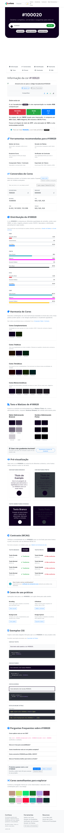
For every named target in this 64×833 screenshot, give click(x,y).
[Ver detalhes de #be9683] (12, 793)
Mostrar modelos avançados (48, 180)
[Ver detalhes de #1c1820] (39, 391)
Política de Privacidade (49, 821)
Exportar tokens (43, 31)
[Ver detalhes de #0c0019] (45, 422)
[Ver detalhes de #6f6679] (12, 429)
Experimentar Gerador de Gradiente (45, 450)
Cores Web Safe (47, 817)
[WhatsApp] (50, 93)
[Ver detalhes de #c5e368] (19, 793)
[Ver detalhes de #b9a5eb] (39, 793)
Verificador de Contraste (31, 821)
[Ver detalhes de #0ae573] (26, 793)
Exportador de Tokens (32, 638)
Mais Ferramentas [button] (52, 2)
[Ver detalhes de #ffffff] (19, 436)
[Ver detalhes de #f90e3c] (26, 800)
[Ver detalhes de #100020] (12, 334)
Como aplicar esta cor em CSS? (18, 733)
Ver (51, 25)
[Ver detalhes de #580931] (46, 793)
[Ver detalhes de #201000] (12, 353)
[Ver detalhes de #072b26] (46, 800)
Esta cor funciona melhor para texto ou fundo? (23, 759)
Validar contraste (31, 31)
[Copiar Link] (53, 93)
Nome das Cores (47, 819)
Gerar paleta (20, 31)
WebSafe (26, 130)
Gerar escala (13, 608)
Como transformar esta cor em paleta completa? (24, 749)
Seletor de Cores (29, 817)
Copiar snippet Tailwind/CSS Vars (45, 185)
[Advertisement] (32, 52)
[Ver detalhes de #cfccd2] (12, 436)
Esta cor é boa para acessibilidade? (19, 745)
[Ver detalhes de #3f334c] (19, 422)
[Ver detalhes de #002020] (33, 372)
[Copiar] (28, 193)
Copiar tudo (44, 178)
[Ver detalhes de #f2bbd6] (19, 800)
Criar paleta (13, 621)
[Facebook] (44, 93)
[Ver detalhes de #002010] (26, 353)
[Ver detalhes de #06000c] (45, 429)
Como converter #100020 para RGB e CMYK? (23, 754)
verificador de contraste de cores (30, 584)
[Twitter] (47, 93)
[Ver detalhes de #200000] (12, 372)
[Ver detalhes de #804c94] (39, 800)
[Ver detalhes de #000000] (45, 436)
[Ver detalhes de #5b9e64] (12, 800)
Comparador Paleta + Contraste (41, 321)
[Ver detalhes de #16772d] (33, 793)
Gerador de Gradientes (30, 819)
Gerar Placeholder (37, 88)
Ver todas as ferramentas (31, 826)
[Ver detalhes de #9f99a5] (19, 429)
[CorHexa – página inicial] (10, 3)
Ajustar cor (26, 88)
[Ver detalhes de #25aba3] (33, 800)
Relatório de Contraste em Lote (39, 545)
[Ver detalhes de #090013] (38, 429)
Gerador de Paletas (46, 228)
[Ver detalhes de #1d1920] (19, 391)
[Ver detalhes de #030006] (38, 436)
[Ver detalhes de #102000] (19, 334)
